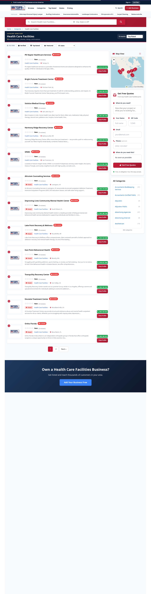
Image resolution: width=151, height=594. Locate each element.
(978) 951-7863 (103, 262)
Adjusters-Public (127, 206)
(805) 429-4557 (103, 312)
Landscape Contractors (90, 14)
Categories (41, 8)
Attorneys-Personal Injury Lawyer (31, 14)
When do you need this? (124, 152)
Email (117, 130)
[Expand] (140, 54)
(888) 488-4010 (103, 336)
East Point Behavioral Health (37, 250)
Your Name (119, 118)
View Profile (102, 71)
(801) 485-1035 (103, 116)
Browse (31, 8)
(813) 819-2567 (103, 67)
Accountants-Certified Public (127, 195)
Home (9, 29)
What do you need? (123, 103)
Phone (121, 141)
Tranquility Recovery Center (37, 275)
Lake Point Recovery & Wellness (39, 225)
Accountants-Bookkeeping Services (127, 188)
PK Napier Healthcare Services (38, 55)
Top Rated (52, 8)
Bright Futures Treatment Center (39, 79)
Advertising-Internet (127, 218)
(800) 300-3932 (103, 287)
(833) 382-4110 (103, 91)
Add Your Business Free (75, 382)
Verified (23, 46)
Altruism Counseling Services (37, 176)
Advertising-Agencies (127, 212)
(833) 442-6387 (103, 238)
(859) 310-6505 (103, 189)
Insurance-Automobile (71, 14)
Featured (50, 46)
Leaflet (129, 87)
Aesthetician (127, 224)
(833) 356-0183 (103, 140)
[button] (134, 69)
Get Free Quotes (129, 165)
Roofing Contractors (53, 14)
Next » (63, 349)
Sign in (128, 2)
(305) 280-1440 (103, 213)
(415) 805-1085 (103, 164)
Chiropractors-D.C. (107, 14)
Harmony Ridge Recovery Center (39, 128)
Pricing (70, 8)
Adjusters (127, 201)
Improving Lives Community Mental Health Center (47, 201)
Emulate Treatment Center (36, 299)
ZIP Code (134, 118)
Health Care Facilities (31, 63)
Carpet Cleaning (122, 14)
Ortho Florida (31, 324)
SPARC (27, 152)
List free (136, 2)
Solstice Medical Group (35, 103)
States (61, 8)
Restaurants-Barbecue (139, 14)
